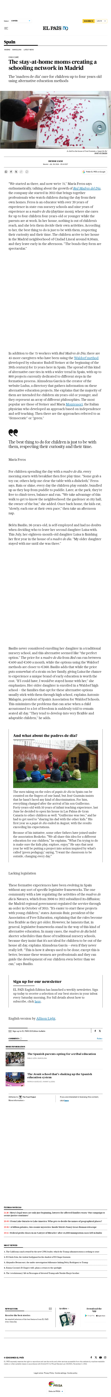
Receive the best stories (17, 1316)
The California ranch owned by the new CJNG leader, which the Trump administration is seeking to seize (52, 1251)
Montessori (74, 404)
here (38, 1001)
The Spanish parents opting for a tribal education (61, 1054)
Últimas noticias (13, 1207)
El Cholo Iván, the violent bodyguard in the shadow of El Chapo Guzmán (38, 1257)
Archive (63, 1309)
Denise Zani (55, 161)
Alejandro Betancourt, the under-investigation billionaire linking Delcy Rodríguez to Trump (47, 1262)
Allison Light (45, 1018)
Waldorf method (86, 358)
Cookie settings (60, 1373)
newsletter (11, 1309)
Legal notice (38, 1373)
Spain (9, 42)
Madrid (7, 50)
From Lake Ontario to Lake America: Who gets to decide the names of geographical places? (56, 1221)
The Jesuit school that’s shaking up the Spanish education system (59, 1076)
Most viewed (10, 1245)
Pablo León (32, 1058)
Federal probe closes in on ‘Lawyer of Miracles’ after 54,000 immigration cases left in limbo (56, 1233)
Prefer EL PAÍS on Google (95, 172)
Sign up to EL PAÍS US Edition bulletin (29, 1031)
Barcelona (17, 50)
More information (16, 1100)
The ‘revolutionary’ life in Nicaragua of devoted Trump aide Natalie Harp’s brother (42, 1273)
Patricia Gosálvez (34, 1082)
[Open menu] (6, 28)
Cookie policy (72, 1373)
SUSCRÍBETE (88, 21)
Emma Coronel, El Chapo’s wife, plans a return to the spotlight (34, 1268)
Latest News (29, 50)
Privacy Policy (49, 1373)
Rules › (100, 1038)
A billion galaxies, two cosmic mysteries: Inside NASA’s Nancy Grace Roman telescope (53, 1227)
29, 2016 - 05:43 (59, 164)
